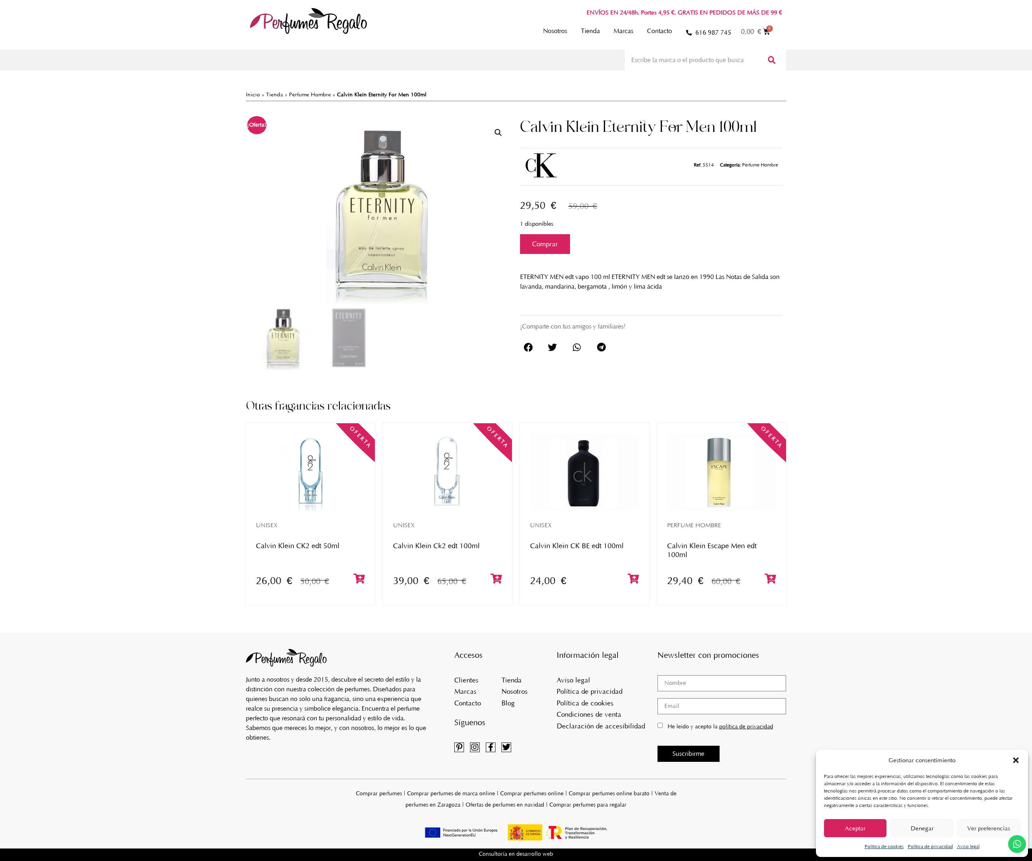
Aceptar (855, 828)
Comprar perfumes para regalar (587, 804)
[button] (1016, 760)
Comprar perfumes (379, 793)
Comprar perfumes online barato (609, 793)
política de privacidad (746, 726)
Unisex (266, 525)
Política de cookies (884, 846)
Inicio (253, 94)
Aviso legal (968, 846)
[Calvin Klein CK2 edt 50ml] (310, 472)
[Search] (771, 60)
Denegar (922, 828)
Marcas (623, 31)
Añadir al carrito (545, 244)
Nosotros (555, 31)
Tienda (590, 31)
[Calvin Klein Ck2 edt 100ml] (447, 472)
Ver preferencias (988, 828)
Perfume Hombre (310, 94)
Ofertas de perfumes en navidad (505, 804)
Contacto (659, 31)
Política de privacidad (930, 846)
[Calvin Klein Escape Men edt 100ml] (721, 472)
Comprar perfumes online (532, 793)
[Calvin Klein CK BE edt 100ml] (584, 472)
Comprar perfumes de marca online (451, 793)
